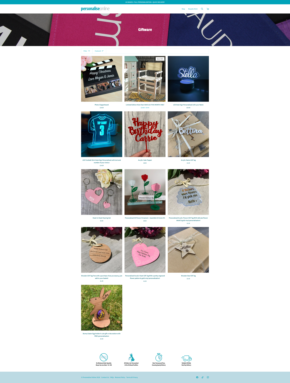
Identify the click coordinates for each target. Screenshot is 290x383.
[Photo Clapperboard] (101, 79)
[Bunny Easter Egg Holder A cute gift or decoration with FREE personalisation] (101, 308)
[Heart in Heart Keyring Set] (101, 192)
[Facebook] (197, 377)
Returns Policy (120, 377)
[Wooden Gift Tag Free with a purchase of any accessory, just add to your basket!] (101, 250)
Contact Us (105, 377)
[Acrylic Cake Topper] (145, 134)
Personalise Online (89, 377)
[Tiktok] (202, 377)
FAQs (112, 377)
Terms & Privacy (132, 377)
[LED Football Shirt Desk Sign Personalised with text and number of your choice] (101, 134)
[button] (183, 8)
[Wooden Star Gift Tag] (188, 250)
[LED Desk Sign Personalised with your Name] (188, 79)
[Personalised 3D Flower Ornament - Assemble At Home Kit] (145, 192)
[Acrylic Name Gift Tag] (188, 134)
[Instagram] (208, 377)
